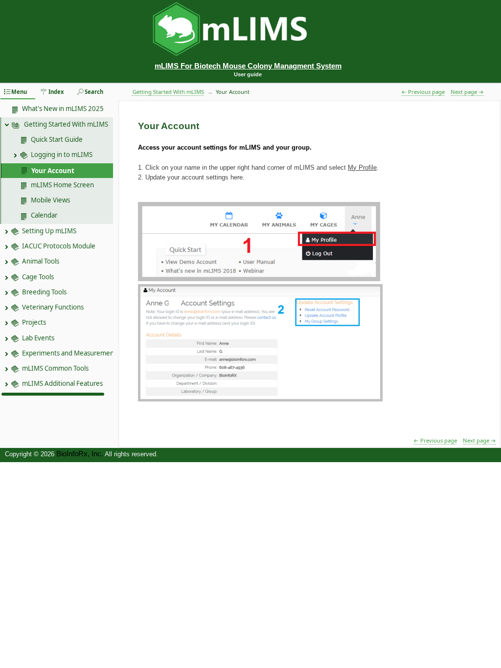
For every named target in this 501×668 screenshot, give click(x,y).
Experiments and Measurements (70, 353)
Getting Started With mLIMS (65, 124)
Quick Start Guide (57, 139)
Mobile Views (50, 200)
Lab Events (38, 338)
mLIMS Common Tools (55, 368)
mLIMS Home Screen (62, 184)
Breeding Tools (44, 292)
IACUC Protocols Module (58, 246)
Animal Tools (40, 261)
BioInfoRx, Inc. (79, 454)
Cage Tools (38, 276)
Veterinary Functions (53, 307)
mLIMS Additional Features (62, 383)
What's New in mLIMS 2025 (63, 108)
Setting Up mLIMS (49, 230)
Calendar (44, 215)
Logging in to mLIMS (61, 154)
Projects (34, 322)
